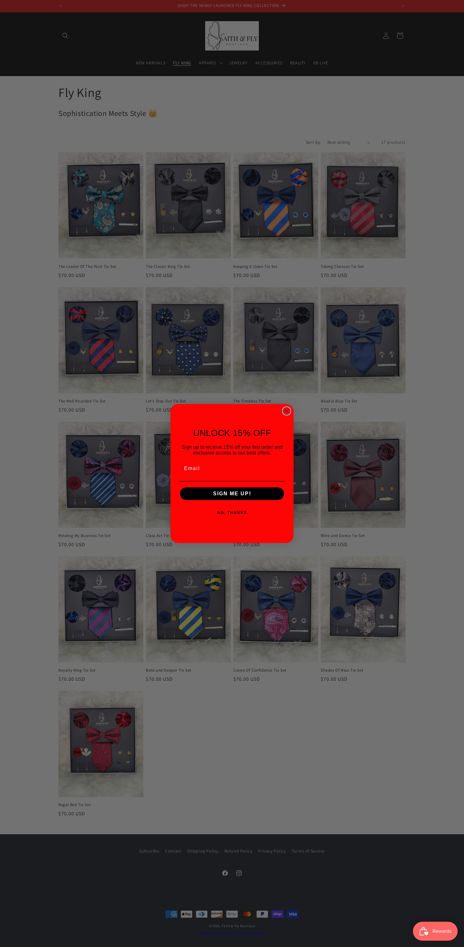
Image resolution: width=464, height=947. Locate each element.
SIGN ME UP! (232, 493)
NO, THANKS (232, 512)
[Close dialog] (286, 411)
